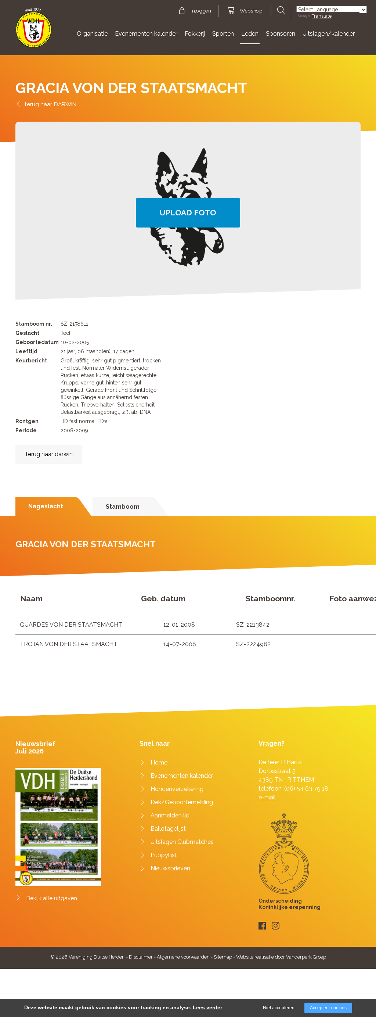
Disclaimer (141, 957)
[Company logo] (33, 31)
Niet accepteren (278, 1007)
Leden (249, 33)
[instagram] (275, 925)
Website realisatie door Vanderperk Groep (281, 957)
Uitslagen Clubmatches (182, 841)
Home (159, 762)
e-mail (267, 797)
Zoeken (280, 10)
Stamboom (123, 506)
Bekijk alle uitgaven (51, 898)
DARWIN (65, 104)
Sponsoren (280, 33)
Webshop (251, 11)
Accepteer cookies (328, 1007)
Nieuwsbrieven (170, 868)
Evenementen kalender (146, 33)
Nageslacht (45, 506)
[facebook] (262, 925)
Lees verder (207, 1007)
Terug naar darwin (49, 454)
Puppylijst (164, 855)
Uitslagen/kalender (329, 33)
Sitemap (223, 957)
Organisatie (92, 33)
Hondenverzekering (177, 788)
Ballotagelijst (168, 828)
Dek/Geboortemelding (182, 802)
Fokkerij (195, 33)
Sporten (223, 33)
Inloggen (201, 11)
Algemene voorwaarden (183, 957)
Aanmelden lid (170, 815)
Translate (322, 16)
